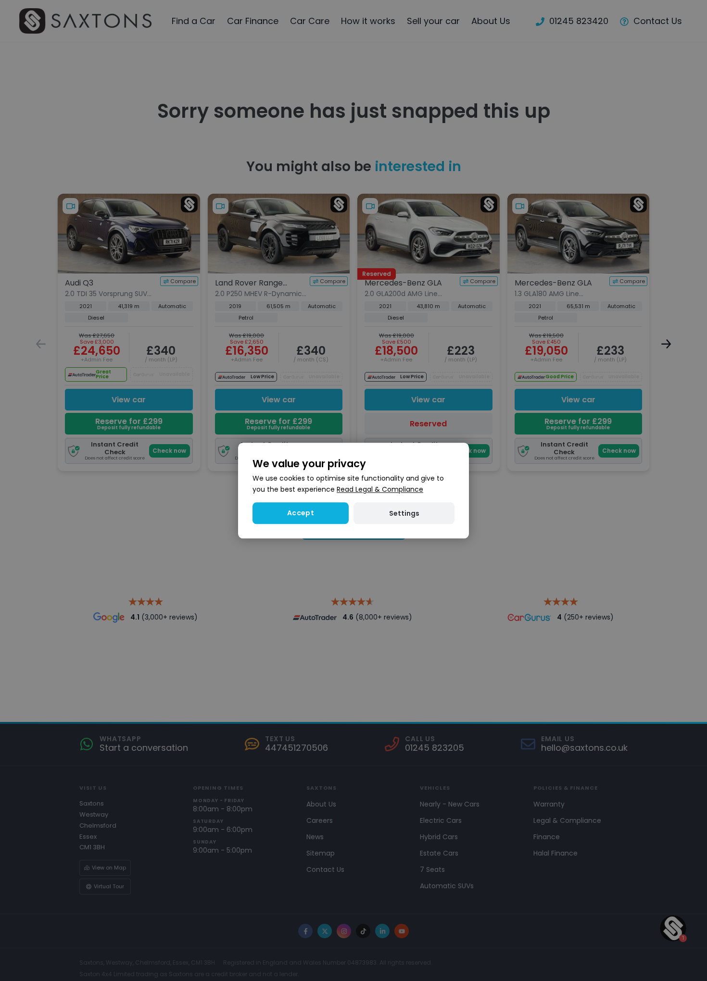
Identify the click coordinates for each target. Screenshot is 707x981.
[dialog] (353, 490)
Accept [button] (300, 513)
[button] (404, 513)
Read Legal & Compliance (380, 489)
